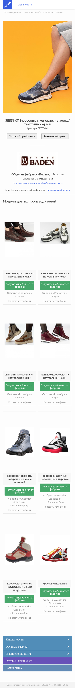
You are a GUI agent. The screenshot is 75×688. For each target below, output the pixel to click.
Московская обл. (33, 12)
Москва (49, 12)
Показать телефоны (19, 301)
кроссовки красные (55, 583)
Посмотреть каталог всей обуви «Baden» (37, 183)
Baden (59, 12)
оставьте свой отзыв (58, 190)
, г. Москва (37, 174)
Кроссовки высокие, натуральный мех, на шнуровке (19, 587)
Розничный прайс (55, 136)
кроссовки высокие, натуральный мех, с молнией (19, 479)
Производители (12, 12)
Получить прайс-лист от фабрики (19, 285)
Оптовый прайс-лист (22, 136)
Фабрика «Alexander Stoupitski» (19, 502)
